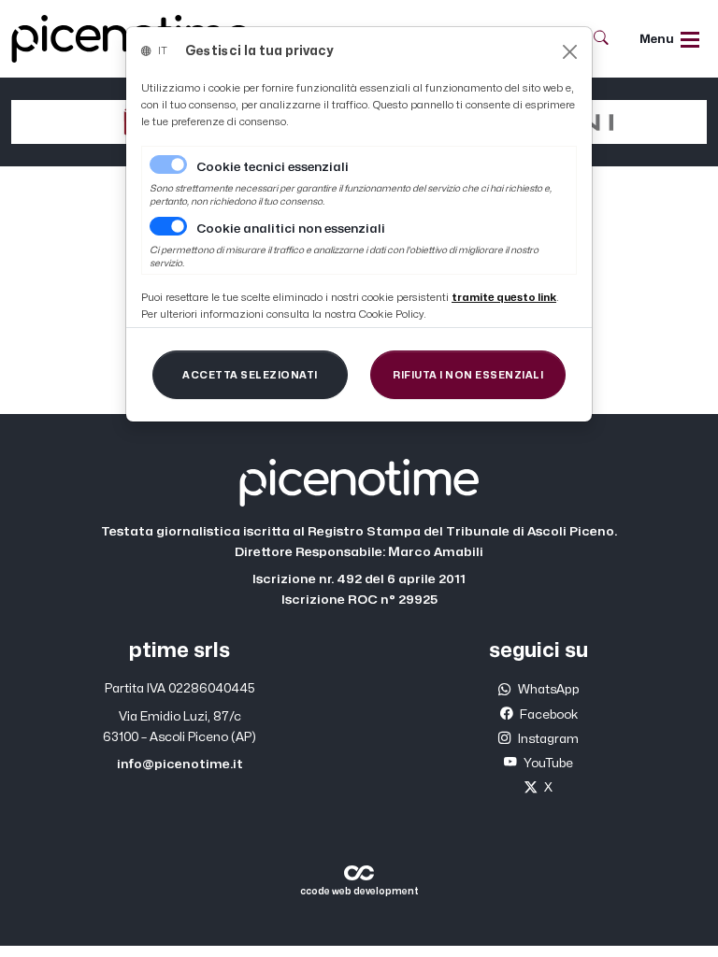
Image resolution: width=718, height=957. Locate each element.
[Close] (569, 51)
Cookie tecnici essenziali (272, 167)
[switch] (168, 226)
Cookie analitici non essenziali (290, 229)
